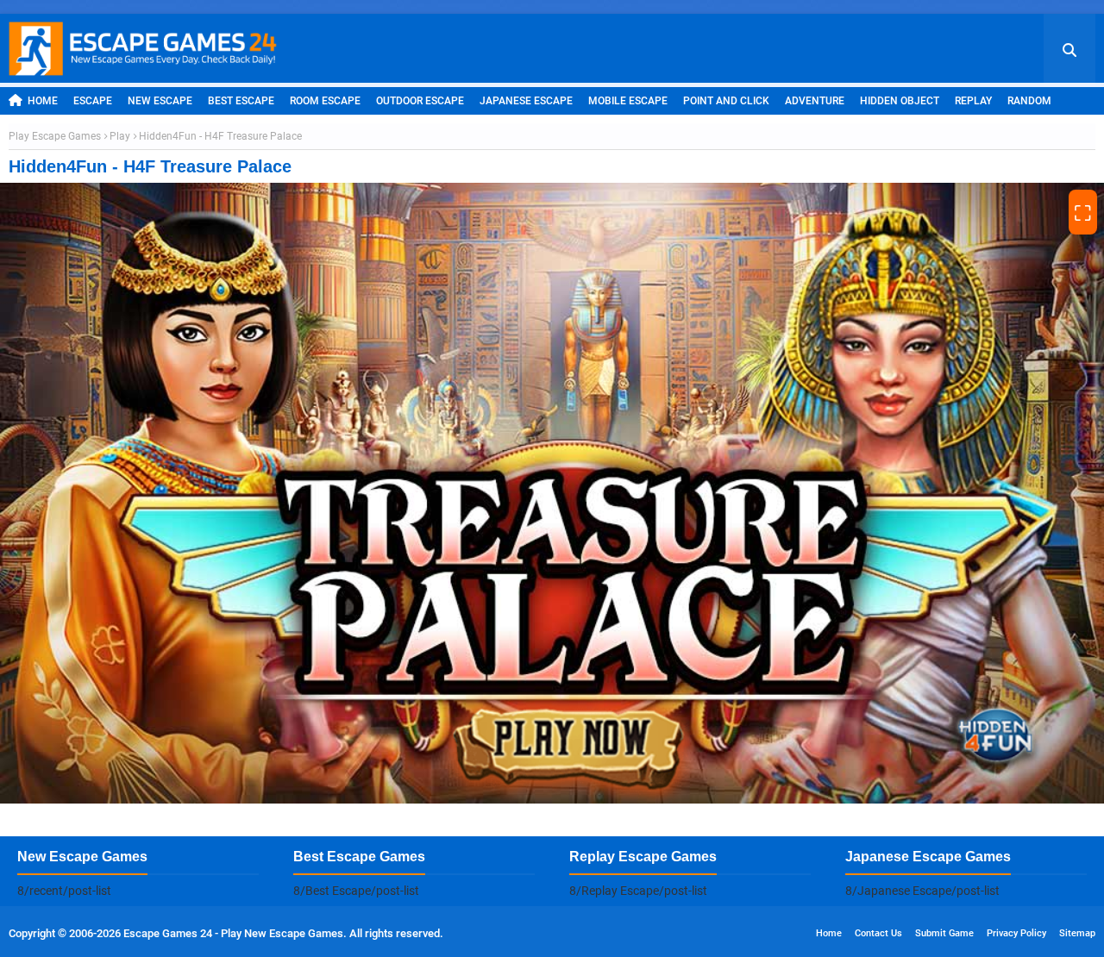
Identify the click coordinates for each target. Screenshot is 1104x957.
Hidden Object (899, 101)
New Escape (160, 101)
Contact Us (878, 933)
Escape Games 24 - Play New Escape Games (233, 933)
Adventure (814, 101)
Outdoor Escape (420, 101)
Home (43, 101)
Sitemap (1077, 933)
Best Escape (241, 101)
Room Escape (325, 101)
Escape (92, 101)
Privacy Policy (1016, 933)
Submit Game (944, 933)
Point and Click (726, 101)
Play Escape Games (55, 136)
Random (1029, 101)
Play (120, 136)
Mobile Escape (628, 101)
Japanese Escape (526, 101)
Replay (973, 101)
